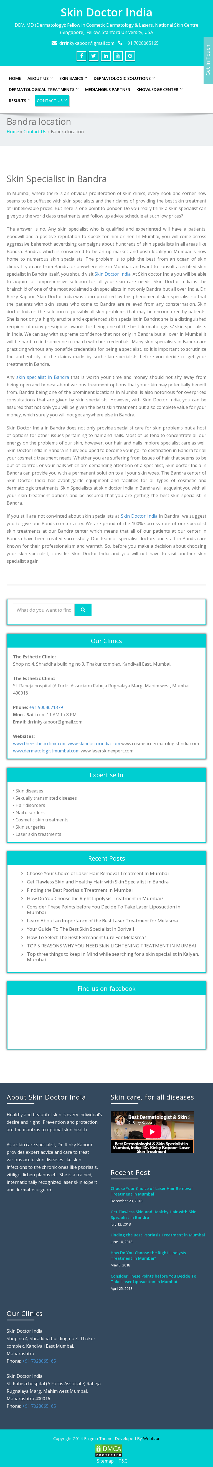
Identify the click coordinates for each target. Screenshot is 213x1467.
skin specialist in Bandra (43, 377)
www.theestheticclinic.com (40, 743)
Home (15, 78)
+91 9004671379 (46, 707)
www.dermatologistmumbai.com (46, 751)
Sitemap (105, 1461)
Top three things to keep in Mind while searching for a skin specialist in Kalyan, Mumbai (113, 956)
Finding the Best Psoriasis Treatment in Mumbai (80, 890)
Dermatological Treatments (41, 89)
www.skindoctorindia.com (94, 743)
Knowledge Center (157, 89)
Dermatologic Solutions (122, 78)
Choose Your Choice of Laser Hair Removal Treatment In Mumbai (98, 873)
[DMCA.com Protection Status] (108, 1450)
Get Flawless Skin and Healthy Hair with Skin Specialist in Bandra (98, 882)
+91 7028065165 (142, 43)
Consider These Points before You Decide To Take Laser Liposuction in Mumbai (103, 909)
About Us (38, 78)
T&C (122, 1461)
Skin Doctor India (107, 12)
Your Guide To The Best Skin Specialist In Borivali (80, 929)
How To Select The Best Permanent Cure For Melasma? (86, 937)
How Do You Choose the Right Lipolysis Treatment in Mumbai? (95, 898)
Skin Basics (71, 78)
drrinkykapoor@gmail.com (86, 43)
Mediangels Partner (107, 89)
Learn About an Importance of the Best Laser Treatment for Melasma (102, 920)
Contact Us (50, 100)
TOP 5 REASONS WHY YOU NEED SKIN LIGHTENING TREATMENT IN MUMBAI (111, 946)
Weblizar (151, 1438)
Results (17, 100)
